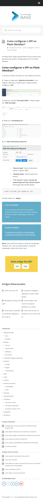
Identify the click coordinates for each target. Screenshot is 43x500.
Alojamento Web (15, 48)
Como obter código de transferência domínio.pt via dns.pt (22, 435)
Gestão (7, 364)
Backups (6, 342)
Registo (7, 367)
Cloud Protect (9, 348)
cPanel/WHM (9, 386)
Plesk (6, 390)
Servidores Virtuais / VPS (12, 409)
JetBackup (8, 352)
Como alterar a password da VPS (15, 473)
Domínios (6, 361)
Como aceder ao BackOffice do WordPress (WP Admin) (21, 443)
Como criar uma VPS (11, 290)
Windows (8, 339)
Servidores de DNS (10, 446)
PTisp (11, 497)
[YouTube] (21, 484)
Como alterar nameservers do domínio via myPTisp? (21, 432)
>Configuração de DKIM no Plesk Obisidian (19, 232)
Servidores (7, 399)
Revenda (6, 393)
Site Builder (7, 412)
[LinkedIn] (17, 484)
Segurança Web (8, 396)
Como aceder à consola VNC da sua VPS (17, 456)
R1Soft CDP (8, 355)
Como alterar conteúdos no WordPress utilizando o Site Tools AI (11, 314)
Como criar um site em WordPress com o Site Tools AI (31, 314)
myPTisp (6, 380)
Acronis (7, 345)
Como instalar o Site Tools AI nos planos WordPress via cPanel (29, 304)
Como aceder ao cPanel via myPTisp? (16, 439)
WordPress (7, 415)
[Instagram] (13, 484)
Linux (6, 336)
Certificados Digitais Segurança (13, 358)
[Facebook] (4, 484)
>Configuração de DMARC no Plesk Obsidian (20, 235)
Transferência (9, 371)
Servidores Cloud (10, 402)
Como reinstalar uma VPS (12, 469)
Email (5, 374)
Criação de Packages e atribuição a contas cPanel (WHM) (30, 294)
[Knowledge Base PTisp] (21, 16)
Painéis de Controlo (10, 383)
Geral (5, 377)
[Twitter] (8, 484)
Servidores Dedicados (12, 406)
